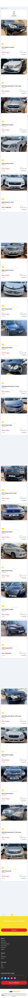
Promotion (3, 947)
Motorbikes (3, 956)
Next (25, 914)
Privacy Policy (4, 945)
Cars (2, 954)
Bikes (2, 965)
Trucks (2, 958)
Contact (2, 949)
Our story (3, 940)
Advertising (3, 942)
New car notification (14, 982)
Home (2, 8)
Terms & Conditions (5, 943)
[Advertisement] (14, 227)
